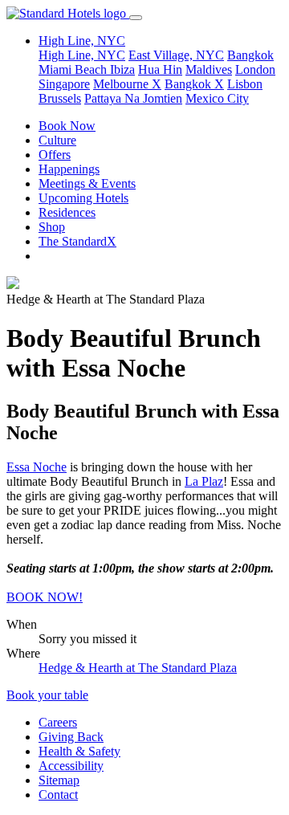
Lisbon (245, 84)
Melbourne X (127, 84)
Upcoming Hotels (83, 198)
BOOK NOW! (44, 597)
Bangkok (250, 55)
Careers (58, 722)
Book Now (67, 125)
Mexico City (217, 98)
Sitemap (59, 780)
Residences (67, 212)
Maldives (208, 69)
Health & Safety (79, 751)
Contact (58, 794)
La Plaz (204, 481)
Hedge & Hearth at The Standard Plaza (138, 667)
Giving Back (71, 737)
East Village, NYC (176, 55)
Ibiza (122, 69)
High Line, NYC (82, 55)
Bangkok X (194, 84)
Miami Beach (74, 69)
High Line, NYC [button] (82, 40)
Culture (57, 140)
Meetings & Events (87, 183)
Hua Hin (160, 69)
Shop (52, 227)
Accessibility (71, 765)
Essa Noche (36, 467)
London (255, 69)
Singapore (64, 84)
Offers (55, 154)
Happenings (69, 169)
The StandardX (77, 241)
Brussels (60, 98)
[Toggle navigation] (135, 17)
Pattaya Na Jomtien (133, 98)
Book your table (47, 695)
